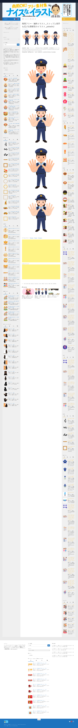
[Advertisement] (41, 250)
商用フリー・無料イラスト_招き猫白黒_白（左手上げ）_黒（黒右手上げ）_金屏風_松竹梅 (71, 207)
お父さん (72, 253)
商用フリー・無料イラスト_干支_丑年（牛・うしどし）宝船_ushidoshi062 (13, 120)
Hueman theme (15, 725)
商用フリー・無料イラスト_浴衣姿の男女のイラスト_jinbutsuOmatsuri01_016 (71, 290)
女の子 (9, 284)
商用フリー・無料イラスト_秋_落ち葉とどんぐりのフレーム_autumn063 (13, 197)
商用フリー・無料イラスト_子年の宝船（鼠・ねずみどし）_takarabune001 (13, 96)
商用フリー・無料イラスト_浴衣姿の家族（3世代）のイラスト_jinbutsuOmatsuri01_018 (71, 269)
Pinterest (31, 237)
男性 (72, 285)
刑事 (27, 283)
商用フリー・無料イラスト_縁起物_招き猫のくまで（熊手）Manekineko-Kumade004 (71, 186)
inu (6, 644)
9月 (11, 228)
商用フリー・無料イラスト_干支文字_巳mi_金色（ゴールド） (71, 110)
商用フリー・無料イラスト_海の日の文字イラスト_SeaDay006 (71, 495)
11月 (9, 124)
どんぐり (9, 147)
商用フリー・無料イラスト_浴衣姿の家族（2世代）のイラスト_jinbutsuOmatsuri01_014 (71, 311)
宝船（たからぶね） (11, 99)
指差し (9, 647)
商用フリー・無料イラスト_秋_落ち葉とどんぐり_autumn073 (71, 443)
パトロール (46, 283)
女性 (71, 252)
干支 (16, 83)
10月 (16, 228)
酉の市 (14, 123)
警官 (29, 283)
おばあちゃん (15, 278)
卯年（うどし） (43, 668)
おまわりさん (36, 283)
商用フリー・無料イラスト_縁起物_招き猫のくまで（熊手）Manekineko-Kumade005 (71, 177)
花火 (70, 251)
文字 (14, 647)
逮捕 (49, 283)
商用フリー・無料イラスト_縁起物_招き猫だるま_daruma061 (71, 201)
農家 (14, 649)
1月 (16, 99)
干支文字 (72, 86)
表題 (11, 649)
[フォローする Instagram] (18, 19)
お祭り (70, 252)
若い (10, 649)
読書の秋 (9, 228)
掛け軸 (12, 647)
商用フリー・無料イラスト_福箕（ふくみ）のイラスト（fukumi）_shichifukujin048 (13, 114)
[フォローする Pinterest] (16, 19)
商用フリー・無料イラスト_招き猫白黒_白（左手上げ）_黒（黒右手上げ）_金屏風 (71, 221)
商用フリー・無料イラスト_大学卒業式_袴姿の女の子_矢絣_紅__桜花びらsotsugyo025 (27, 297)
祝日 (68, 492)
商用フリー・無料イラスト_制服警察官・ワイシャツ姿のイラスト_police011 (40, 297)
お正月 (15, 99)
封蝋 (20, 646)
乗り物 (9, 301)
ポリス (40, 283)
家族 (9, 302)
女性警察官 (54, 283)
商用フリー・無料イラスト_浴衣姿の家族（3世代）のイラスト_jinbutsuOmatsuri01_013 (71, 323)
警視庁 (43, 283)
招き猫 (71, 173)
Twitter (36, 237)
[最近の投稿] (5, 76)
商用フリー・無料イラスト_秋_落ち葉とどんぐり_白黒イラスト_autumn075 (13, 149)
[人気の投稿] (9, 76)
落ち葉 (9, 142)
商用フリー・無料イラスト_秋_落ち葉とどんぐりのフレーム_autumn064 (13, 192)
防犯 (51, 283)
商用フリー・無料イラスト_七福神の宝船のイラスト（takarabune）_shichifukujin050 (13, 102)
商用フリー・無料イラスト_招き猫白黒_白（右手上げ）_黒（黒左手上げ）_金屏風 (71, 228)
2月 (68, 611)
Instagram (40, 237)
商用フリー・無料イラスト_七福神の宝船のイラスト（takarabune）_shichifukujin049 (13, 109)
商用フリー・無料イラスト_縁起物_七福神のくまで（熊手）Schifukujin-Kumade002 (13, 126)
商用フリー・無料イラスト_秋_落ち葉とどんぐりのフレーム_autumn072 (13, 165)
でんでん (20, 644)
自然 (15, 142)
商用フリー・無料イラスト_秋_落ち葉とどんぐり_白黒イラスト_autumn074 (13, 155)
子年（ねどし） (10, 94)
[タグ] (17, 76)
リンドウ (69, 459)
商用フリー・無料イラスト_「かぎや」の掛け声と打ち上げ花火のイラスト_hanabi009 (71, 341)
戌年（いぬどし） (72, 41)
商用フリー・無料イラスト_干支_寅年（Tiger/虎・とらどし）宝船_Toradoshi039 (13, 91)
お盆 (72, 459)
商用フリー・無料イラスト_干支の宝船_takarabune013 (71, 44)
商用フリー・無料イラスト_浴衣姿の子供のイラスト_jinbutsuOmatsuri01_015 (71, 300)
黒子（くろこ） (10, 328)
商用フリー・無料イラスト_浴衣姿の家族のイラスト (71, 258)
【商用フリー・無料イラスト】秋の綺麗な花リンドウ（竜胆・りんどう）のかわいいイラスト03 (71, 472)
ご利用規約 (30, 655)
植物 (14, 142)
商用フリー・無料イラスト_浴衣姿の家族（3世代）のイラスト (71, 334)
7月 (68, 253)
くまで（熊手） (10, 78)
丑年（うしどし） (16, 117)
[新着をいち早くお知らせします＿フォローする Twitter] (14, 19)
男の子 (17, 283)
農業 (18, 301)
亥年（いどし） (70, 42)
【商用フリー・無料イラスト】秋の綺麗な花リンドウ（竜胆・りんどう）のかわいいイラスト (71, 488)
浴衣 (68, 251)
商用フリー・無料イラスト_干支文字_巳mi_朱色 (71, 116)
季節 (12, 100)
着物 (71, 251)
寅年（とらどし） (10, 83)
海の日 (70, 492)
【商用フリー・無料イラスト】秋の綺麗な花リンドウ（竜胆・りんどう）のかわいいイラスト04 (71, 463)
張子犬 (5, 647)
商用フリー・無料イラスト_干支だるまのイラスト (71, 60)
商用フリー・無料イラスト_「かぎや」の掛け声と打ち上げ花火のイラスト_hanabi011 (71, 349)
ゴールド (8, 646)
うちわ (69, 327)
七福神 (14, 78)
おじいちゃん (70, 275)
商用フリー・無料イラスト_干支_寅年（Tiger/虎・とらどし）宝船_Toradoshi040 (13, 85)
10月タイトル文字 (70, 125)
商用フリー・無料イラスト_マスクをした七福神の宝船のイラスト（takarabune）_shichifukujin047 (13, 132)
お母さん (70, 254)
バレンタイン (71, 611)
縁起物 (16, 78)
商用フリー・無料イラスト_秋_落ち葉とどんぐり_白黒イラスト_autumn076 (13, 144)
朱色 (17, 647)
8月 (69, 253)
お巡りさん (32, 283)
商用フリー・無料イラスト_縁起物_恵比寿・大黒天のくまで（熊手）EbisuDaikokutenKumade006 (13, 80)
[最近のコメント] (13, 76)
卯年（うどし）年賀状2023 (36, 668)
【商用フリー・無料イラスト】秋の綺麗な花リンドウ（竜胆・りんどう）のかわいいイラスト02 (71, 480)
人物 (13, 277)
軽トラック (12, 301)
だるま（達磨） (72, 190)
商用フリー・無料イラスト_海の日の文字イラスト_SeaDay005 (71, 501)
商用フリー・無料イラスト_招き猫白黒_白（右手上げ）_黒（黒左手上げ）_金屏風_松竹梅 (71, 214)
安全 (24, 283)
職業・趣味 (15, 301)
